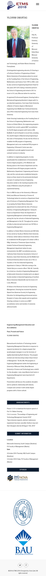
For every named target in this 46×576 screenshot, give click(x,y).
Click (8, 414)
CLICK (13, 409)
